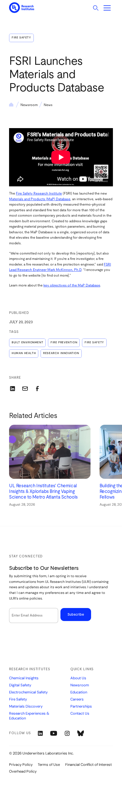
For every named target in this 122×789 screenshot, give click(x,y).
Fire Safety (21, 37)
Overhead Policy (23, 771)
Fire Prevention (64, 342)
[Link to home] (21, 8)
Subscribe (76, 614)
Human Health (24, 353)
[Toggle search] (95, 7)
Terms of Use (49, 764)
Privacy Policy (21, 764)
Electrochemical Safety (28, 692)
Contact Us (79, 713)
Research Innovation (61, 353)
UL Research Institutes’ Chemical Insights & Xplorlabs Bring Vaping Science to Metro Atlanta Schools (43, 491)
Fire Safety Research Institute (39, 193)
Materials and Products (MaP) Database (39, 199)
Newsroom (29, 105)
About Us (78, 678)
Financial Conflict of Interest (88, 764)
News (48, 105)
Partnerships (81, 706)
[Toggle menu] (107, 8)
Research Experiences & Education (29, 716)
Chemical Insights (24, 678)
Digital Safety (20, 685)
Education (78, 692)
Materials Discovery (26, 706)
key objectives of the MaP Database (71, 285)
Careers (77, 699)
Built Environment (27, 342)
